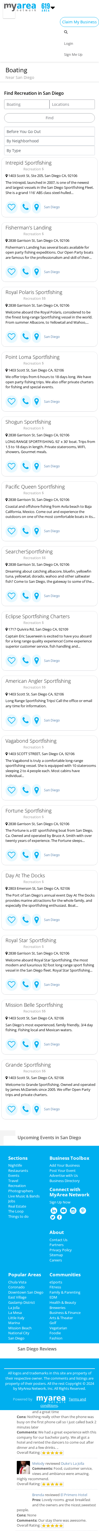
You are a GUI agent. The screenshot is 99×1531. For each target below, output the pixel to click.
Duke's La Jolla (72, 1463)
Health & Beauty (63, 1302)
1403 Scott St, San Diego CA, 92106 (35, 370)
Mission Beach (20, 1327)
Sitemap (56, 1254)
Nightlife (15, 1165)
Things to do (18, 1216)
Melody (38, 1463)
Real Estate (17, 1206)
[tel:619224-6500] (25, 790)
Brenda (38, 1494)
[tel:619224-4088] (25, 207)
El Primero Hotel (74, 1494)
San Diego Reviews (37, 1349)
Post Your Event (63, 1170)
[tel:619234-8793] (25, 920)
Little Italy (16, 1317)
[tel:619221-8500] (25, 272)
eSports (56, 1282)
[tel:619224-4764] (25, 984)
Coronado (16, 1287)
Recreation (17, 1185)
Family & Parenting (65, 1292)
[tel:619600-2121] (25, 660)
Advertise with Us (64, 1175)
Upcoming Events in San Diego (49, 1138)
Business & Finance (65, 1312)
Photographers (20, 1190)
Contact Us (58, 1239)
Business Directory (65, 1180)
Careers (56, 1260)
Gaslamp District (21, 1302)
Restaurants (18, 1170)
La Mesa (15, 1312)
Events (13, 1175)
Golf (53, 1322)
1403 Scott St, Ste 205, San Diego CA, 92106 (42, 175)
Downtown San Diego (25, 1292)
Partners (57, 1244)
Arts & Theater (61, 1317)
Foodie (55, 1332)
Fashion (56, 1338)
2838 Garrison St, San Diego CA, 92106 (38, 240)
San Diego (52, 207)
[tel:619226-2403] (25, 596)
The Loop (16, 1211)
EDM (53, 1297)
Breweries (57, 1307)
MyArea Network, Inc (35, 1388)
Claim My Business (79, 21)
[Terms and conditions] (51, 1399)
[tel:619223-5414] (25, 720)
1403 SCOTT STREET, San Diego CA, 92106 (41, 753)
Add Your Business (65, 1165)
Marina (14, 1322)
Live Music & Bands (24, 1196)
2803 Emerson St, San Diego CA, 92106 (38, 888)
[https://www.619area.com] (21, 7)
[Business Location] (36, 207)
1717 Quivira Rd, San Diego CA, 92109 (37, 629)
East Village (17, 1297)
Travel (13, 1180)
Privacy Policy (61, 1249)
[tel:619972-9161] (25, 855)
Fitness (55, 1287)
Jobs (11, 1201)
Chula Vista (17, 1282)
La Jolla (14, 1307)
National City (18, 1332)
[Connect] (12, 207)
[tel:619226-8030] (25, 337)
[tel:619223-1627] (25, 401)
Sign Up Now (60, 1202)
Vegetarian (58, 1327)
